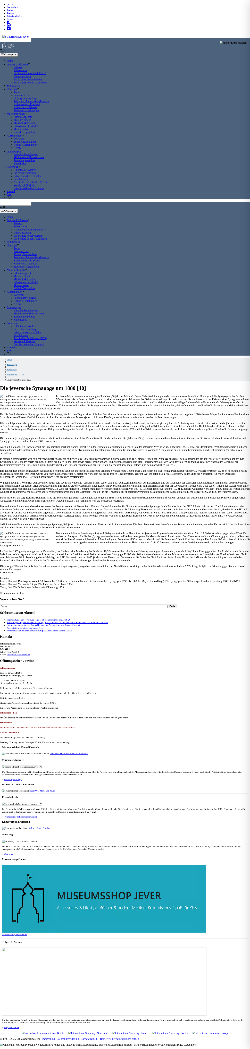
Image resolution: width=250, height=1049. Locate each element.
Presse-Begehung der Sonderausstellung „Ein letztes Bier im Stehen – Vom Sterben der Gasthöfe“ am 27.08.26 (57, 622)
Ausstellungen (14, 135)
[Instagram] (10, 25)
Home (10, 60)
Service (11, 4)
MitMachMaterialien (25, 123)
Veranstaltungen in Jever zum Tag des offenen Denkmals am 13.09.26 (38, 619)
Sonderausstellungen (25, 141)
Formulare (12, 7)
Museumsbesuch (16, 113)
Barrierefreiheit (89, 1038)
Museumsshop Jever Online (14, 934)
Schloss (18, 67)
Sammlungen (14, 151)
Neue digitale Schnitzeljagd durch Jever (25, 628)
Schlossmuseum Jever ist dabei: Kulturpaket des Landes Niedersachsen (39, 630)
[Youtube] (10, 29)
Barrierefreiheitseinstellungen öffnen (119, 1038)
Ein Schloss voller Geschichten (30, 82)
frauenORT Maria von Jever (42, 790)
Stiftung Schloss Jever (25, 98)
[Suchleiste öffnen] (2, 51)
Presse (10, 13)
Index (10, 19)
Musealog (8, 854)
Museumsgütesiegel (13, 779)
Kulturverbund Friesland (27, 104)
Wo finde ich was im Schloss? (30, 73)
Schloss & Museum (17, 64)
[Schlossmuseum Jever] (8, 47)
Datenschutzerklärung (67, 1038)
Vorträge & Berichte (24, 185)
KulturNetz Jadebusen (25, 107)
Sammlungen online (24, 160)
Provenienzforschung (25, 172)
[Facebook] (10, 22)
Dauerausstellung (23, 76)
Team (17, 92)
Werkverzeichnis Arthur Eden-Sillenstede (69, 753)
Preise (10, 10)
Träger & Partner (11, 1027)
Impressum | (48, 1038)
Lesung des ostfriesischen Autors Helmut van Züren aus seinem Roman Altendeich (44, 625)
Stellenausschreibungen (26, 110)
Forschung (12, 166)
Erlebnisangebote (23, 116)
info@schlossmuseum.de (18, 654)
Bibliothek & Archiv (25, 169)
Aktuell (11, 191)
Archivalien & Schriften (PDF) (30, 182)
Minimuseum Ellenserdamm (29, 157)
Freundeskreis (21, 95)
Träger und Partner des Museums (31, 101)
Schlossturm (20, 70)
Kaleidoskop (20, 163)
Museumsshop (21, 129)
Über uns (12, 89)
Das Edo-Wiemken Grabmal (29, 188)
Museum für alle (22, 119)
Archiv (17, 147)
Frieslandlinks (14, 16)
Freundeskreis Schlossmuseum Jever (20, 816)
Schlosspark (13, 85)
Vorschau (19, 138)
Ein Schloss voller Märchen (28, 79)
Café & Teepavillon (24, 132)
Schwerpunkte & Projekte (27, 176)
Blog (9, 194)
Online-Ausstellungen (25, 144)
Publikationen (21, 179)
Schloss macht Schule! (26, 126)
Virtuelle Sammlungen (26, 154)
